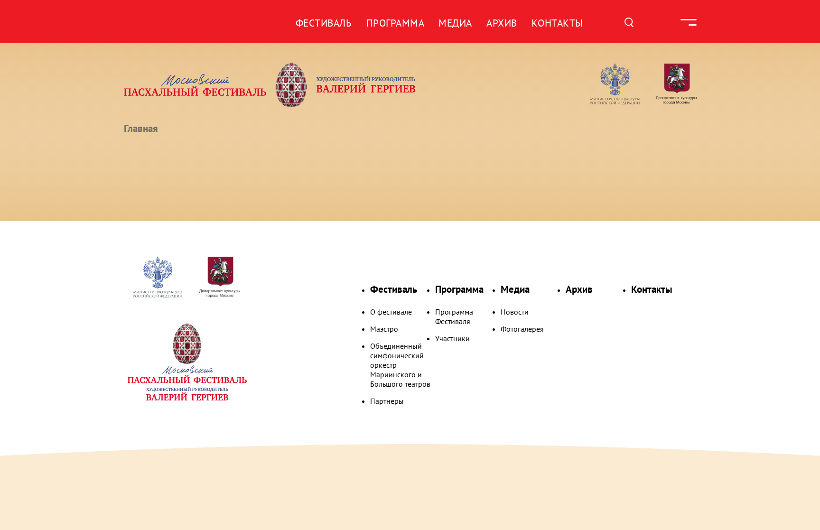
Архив (501, 23)
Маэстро (384, 329)
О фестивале (391, 311)
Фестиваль (324, 23)
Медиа (455, 23)
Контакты (557, 23)
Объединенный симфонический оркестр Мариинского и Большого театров (400, 365)
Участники (452, 338)
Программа (395, 23)
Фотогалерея (522, 329)
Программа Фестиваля (454, 316)
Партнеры (387, 401)
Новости (515, 311)
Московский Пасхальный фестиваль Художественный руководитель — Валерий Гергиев (306, 85)
